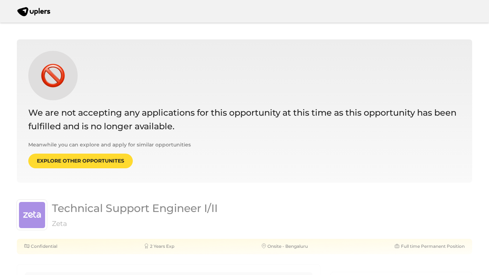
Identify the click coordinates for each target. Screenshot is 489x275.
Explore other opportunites (80, 161)
